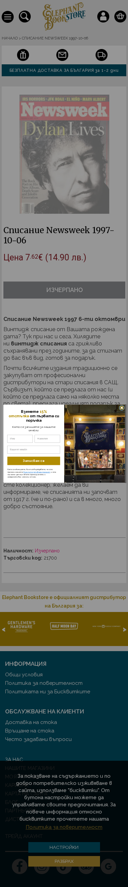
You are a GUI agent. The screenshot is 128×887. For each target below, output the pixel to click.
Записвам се (34, 461)
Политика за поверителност (36, 472)
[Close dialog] (121, 407)
